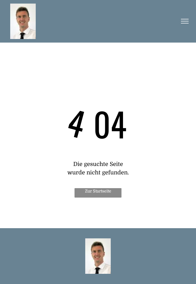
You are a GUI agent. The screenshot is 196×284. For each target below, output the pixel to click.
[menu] (184, 21)
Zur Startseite (98, 191)
